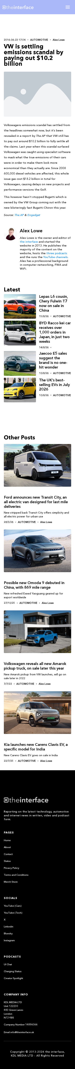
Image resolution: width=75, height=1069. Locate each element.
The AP (19, 215)
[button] (67, 7)
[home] (21, 7)
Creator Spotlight (13, 978)
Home (7, 840)
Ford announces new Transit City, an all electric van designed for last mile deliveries (36, 502)
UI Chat (8, 964)
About (7, 847)
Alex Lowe (59, 39)
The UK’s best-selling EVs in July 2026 (54, 385)
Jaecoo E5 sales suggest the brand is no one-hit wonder (53, 360)
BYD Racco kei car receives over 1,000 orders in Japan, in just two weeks (55, 332)
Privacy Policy (11, 867)
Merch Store (11, 881)
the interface (29, 241)
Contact (8, 854)
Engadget (34, 215)
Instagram (9, 940)
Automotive (39, 39)
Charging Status (13, 971)
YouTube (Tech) (13, 912)
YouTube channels (55, 257)
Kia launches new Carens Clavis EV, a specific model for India (36, 746)
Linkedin (8, 926)
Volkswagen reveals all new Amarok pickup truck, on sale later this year (35, 666)
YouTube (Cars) (13, 905)
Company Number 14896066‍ (21, 1024)
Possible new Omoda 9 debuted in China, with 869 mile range (34, 585)
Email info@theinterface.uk (19, 1032)
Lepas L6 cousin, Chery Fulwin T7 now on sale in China (53, 303)
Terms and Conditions (16, 874)
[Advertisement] (37, 25)
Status (7, 860)
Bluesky (8, 933)
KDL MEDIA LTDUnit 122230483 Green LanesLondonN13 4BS (13, 1010)
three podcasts (56, 253)
